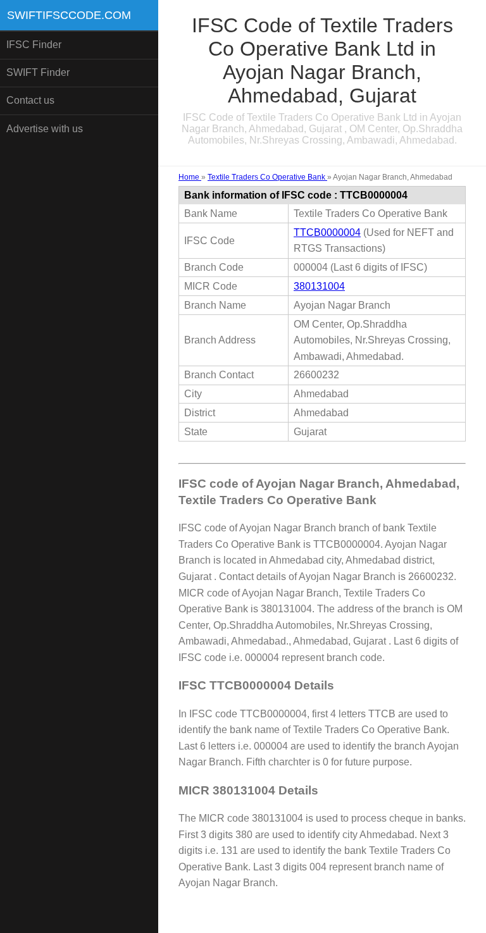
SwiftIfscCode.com (69, 15)
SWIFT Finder (38, 72)
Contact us (30, 100)
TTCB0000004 (327, 232)
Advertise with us (44, 128)
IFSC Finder (33, 44)
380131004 (319, 286)
